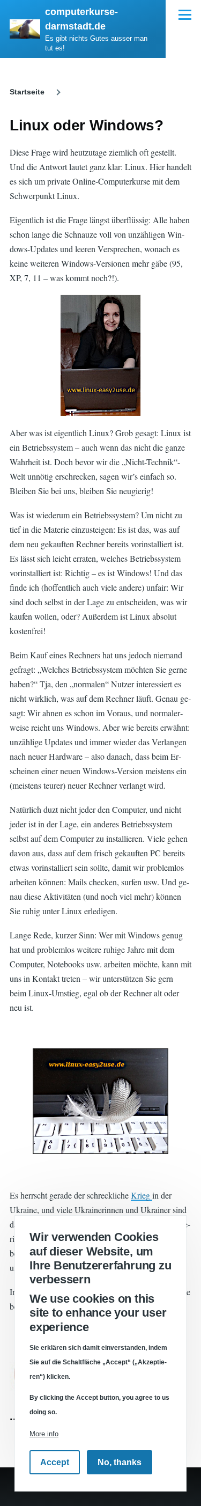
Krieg (141, 1195)
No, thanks (120, 1462)
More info (43, 1434)
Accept (54, 1462)
